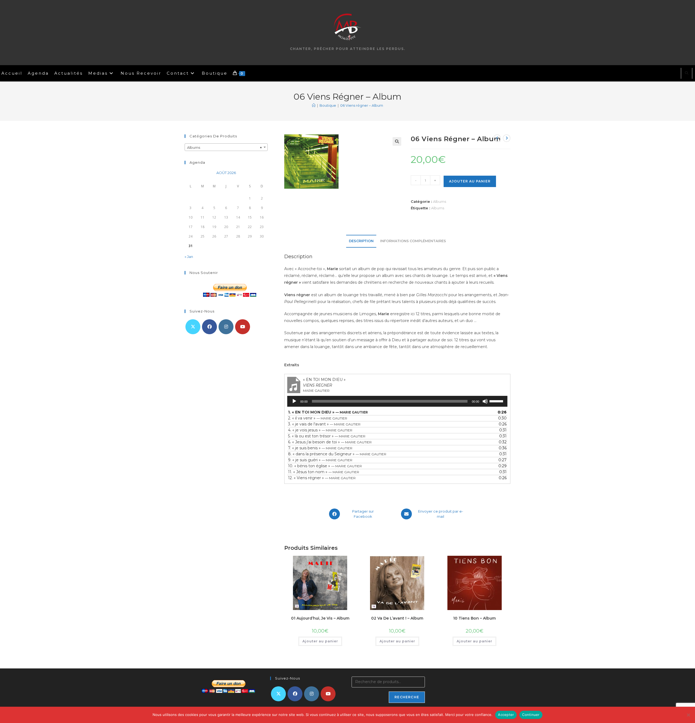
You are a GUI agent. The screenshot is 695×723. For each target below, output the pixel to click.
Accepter (506, 714)
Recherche (406, 697)
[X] (192, 326)
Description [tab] (361, 241)
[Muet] (485, 401)
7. (320, 448)
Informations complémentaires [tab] (413, 241)
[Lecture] (294, 401)
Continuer (530, 714)
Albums (439, 201)
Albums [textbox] (224, 147)
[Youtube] (242, 326)
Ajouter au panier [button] (320, 641)
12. (322, 477)
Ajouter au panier (470, 181)
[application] (397, 401)
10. (325, 465)
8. (337, 454)
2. (317, 418)
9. (320, 459)
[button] (397, 141)
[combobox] (226, 147)
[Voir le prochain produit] (506, 138)
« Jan (189, 256)
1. (328, 412)
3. (324, 424)
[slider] (497, 401)
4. (320, 430)
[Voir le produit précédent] (497, 138)
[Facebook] (209, 326)
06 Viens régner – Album (361, 105)
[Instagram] (226, 326)
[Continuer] (688, 715)
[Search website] (686, 73)
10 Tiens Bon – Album (474, 618)
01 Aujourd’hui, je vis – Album (320, 618)
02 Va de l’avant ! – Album (397, 618)
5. (326, 436)
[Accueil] (313, 105)
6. (330, 442)
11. (323, 471)
